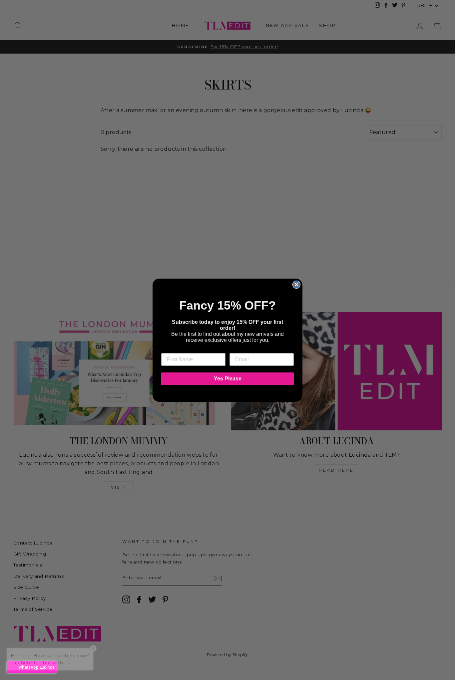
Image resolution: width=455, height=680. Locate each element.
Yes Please (227, 378)
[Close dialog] (296, 284)
